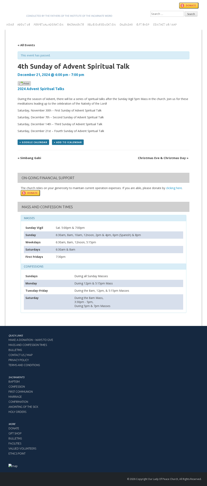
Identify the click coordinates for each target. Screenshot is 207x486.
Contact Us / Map (20, 355)
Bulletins (15, 350)
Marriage (15, 396)
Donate (13, 428)
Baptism (14, 381)
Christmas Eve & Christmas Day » (163, 158)
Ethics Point (16, 453)
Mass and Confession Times (27, 345)
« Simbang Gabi (29, 158)
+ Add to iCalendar (68, 142)
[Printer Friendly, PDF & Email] (24, 83)
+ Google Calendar (33, 142)
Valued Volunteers (22, 448)
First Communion (20, 391)
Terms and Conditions (24, 365)
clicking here (174, 188)
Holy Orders (17, 411)
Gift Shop (14, 433)
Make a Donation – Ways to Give (30, 339)
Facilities (14, 443)
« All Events (26, 45)
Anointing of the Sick (23, 406)
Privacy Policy (18, 360)
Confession (16, 386)
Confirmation (18, 401)
